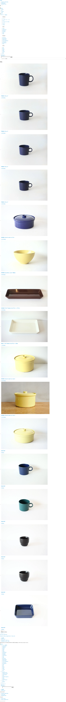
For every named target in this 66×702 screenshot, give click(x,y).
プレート (3, 18)
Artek (3, 675)
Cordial (3, 51)
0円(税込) (2, 452)
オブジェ (3, 23)
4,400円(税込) (3, 97)
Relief (3, 50)
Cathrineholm (4, 655)
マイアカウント (3, 683)
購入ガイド (3, 684)
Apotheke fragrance (5, 676)
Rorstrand (3, 30)
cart (1, 10)
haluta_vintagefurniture (4, 699)
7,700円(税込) (3, 345)
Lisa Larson (4, 41)
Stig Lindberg (4, 38)
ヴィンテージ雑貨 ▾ (4, 14)
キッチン (3, 22)
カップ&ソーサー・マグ (6, 19)
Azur (3, 52)
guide (2, 12)
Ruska (3, 49)
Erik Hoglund (4, 42)
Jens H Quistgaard (5, 40)
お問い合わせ (3, 690)
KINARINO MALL (3, 695)
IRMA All (3, 681)
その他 (3, 24)
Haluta (3, 678)
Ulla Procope (4, 39)
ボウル (3, 20)
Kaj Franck (4, 37)
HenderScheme (4, 679)
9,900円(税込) (3, 274)
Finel (3, 32)
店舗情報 (2, 689)
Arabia (3, 28)
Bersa (3, 48)
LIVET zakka (3, 694)
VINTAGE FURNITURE (4, 693)
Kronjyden (4, 31)
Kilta (3, 47)
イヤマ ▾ (2, 53)
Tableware (4, 647)
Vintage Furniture (5, 673)
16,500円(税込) (3, 239)
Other (3, 33)
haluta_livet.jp (3, 698)
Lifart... (3, 677)
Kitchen (3, 648)
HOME (1, 0)
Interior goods (4, 674)
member (2, 11)
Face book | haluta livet (3, 634)
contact (2, 9)
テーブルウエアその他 (5, 21)
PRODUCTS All (4, 672)
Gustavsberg (4, 29)
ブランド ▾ (2, 54)
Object (3, 649)
